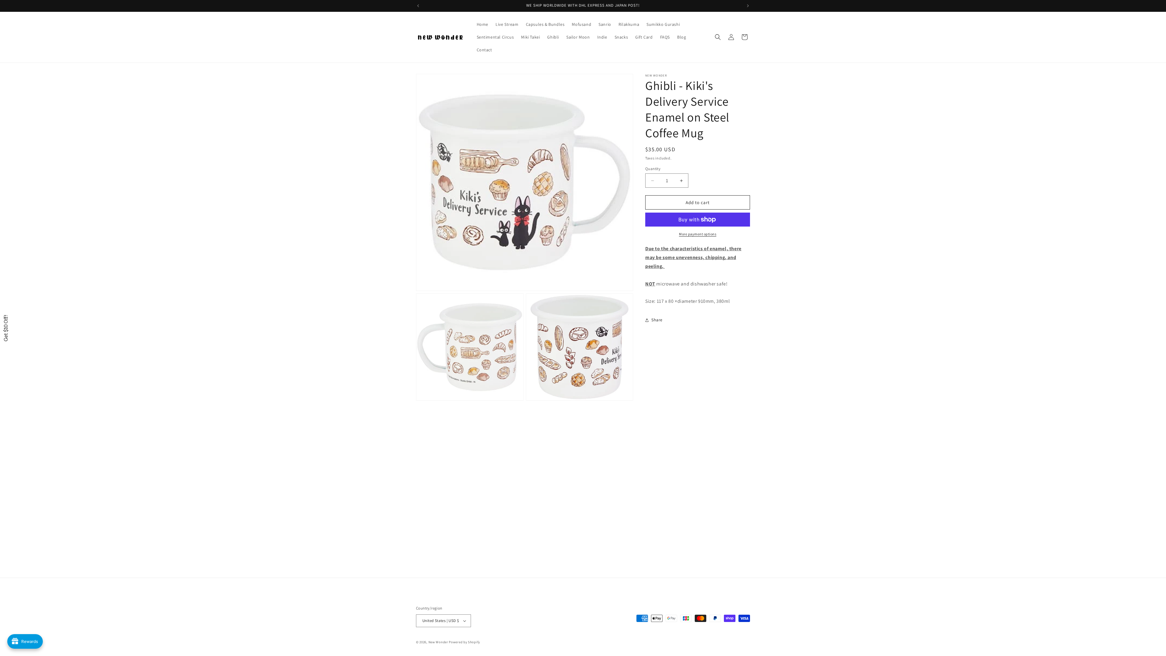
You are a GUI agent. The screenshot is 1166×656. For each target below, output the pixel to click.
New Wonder (438, 642)
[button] (717, 37)
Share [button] (657, 320)
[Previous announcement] (418, 6)
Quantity (652, 168)
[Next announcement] (748, 6)
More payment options (697, 234)
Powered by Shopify (464, 642)
